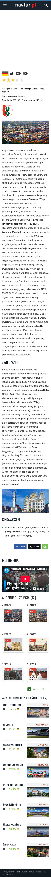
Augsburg (6, 604)
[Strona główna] (25, 7)
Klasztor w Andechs (12, 824)
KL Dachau (8, 724)
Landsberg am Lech (12, 704)
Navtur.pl (23, 872)
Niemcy (5, 92)
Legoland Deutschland (13, 764)
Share (22, 546)
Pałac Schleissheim (12, 804)
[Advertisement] (25, 37)
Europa (35, 89)
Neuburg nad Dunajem (13, 784)
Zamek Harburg (10, 844)
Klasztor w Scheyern (12, 744)
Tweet (36, 546)
